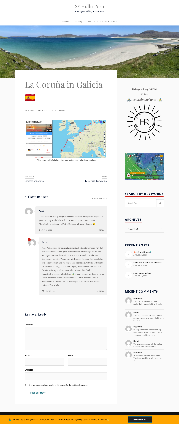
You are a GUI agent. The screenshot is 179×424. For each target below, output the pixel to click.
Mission (65, 21)
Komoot (91, 21)
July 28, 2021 (47, 111)
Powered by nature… (34, 180)
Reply (101, 230)
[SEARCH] (160, 203)
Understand (140, 419)
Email (72, 355)
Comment (30, 324)
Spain (62, 111)
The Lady (78, 21)
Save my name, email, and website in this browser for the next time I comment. (58, 385)
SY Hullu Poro (89, 6)
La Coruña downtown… (96, 180)
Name (28, 355)
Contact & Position (109, 21)
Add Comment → (99, 198)
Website (29, 370)
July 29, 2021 (50, 291)
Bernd (31, 111)
